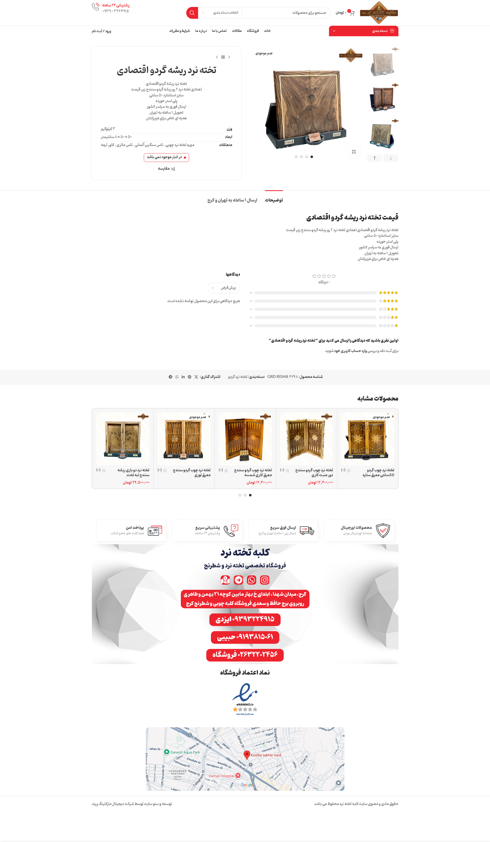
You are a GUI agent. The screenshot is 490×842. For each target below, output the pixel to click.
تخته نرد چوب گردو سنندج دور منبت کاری (314, 473)
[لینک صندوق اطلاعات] (111, 13)
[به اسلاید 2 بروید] (306, 157)
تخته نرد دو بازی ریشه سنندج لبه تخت (133, 473)
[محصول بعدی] (217, 57)
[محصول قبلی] (229, 57)
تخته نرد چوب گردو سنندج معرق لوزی (192, 473)
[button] (390, 158)
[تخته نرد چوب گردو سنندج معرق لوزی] (184, 439)
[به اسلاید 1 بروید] (311, 157)
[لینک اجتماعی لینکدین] (183, 377)
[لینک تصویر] (245, 699)
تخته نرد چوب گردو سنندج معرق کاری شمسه (253, 473)
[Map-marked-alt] (225, 580)
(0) (343, 470)
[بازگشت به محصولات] (223, 57)
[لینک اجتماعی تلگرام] (170, 377)
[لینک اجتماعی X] (196, 377)
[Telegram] (238, 580)
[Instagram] (264, 580)
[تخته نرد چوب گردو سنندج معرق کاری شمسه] (245, 439)
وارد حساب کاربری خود (350, 351)
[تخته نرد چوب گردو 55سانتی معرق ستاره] (367, 439)
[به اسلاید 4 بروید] (296, 157)
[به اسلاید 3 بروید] (301, 157)
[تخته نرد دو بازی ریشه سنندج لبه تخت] (122, 439)
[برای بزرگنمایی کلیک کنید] (354, 151)
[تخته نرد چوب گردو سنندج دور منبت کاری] (306, 439)
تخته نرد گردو (237, 377)
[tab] (274, 198)
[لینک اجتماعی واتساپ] (177, 377)
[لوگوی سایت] (379, 13)
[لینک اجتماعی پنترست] (189, 377)
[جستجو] (192, 13)
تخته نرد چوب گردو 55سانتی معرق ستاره (378, 473)
